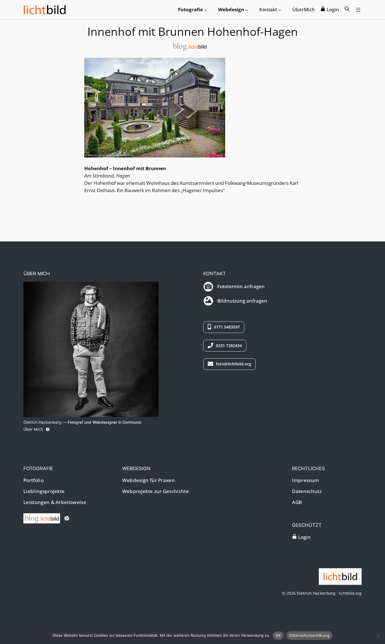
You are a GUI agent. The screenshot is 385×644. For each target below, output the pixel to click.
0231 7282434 (228, 345)
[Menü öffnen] (358, 9)
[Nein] (378, 635)
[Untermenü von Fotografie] (205, 9)
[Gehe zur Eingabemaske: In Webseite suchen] (346, 9)
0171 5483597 (226, 327)
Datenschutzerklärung (309, 635)
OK (278, 635)
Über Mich (33, 429)
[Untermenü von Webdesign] (246, 9)
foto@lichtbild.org (233, 364)
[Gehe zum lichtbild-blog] (46, 518)
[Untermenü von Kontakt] (279, 9)
